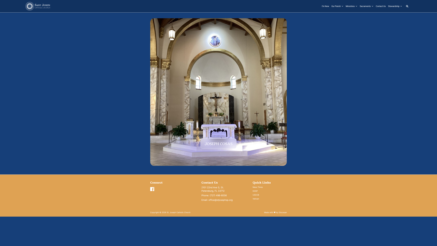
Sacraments (365, 6)
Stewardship (393, 6)
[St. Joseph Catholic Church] (38, 6)
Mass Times (258, 187)
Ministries (350, 6)
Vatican (256, 199)
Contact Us (381, 6)
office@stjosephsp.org (220, 200)
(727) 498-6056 (218, 195)
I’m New (325, 6)
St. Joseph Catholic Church (178, 212)
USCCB (256, 195)
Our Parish (336, 6)
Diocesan (283, 212)
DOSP (255, 191)
